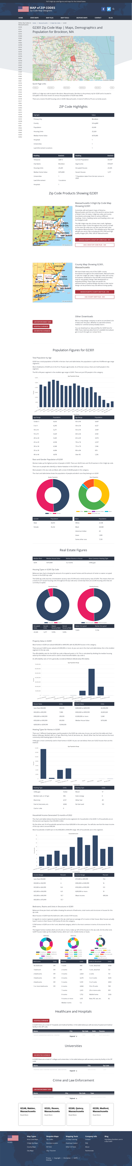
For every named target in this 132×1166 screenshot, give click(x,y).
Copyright (57, 1158)
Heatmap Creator (72, 1143)
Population (51, 87)
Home (34, 23)
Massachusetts (43, 23)
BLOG (111, 18)
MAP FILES (49, 18)
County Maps (31, 1147)
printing (84, 281)
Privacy (48, 1158)
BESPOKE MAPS (82, 18)
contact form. (96, 332)
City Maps (30, 1151)
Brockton (95, 119)
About (87, 1147)
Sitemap (49, 1160)
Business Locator (52, 1143)
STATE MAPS (34, 18)
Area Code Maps (32, 1139)
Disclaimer (67, 1158)
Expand (72, 1036)
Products (35, 87)
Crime (112, 87)
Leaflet (91, 80)
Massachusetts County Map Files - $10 (94, 292)
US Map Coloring (71, 1139)
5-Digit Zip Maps (32, 1143)
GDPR (76, 1158)
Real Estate (66, 87)
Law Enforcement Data (42, 322)
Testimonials (89, 1151)
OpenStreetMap (99, 80)
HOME (20, 18)
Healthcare (82, 87)
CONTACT (98, 18)
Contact (88, 1139)
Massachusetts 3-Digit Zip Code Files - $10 (94, 240)
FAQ (86, 1143)
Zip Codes (49, 1139)
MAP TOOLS (65, 18)
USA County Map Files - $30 (95, 297)
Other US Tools (71, 1147)
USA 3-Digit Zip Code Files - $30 (94, 245)
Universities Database (42, 331)
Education (97, 87)
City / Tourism (51, 1151)
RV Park (49, 1147)
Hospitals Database (41, 326)
